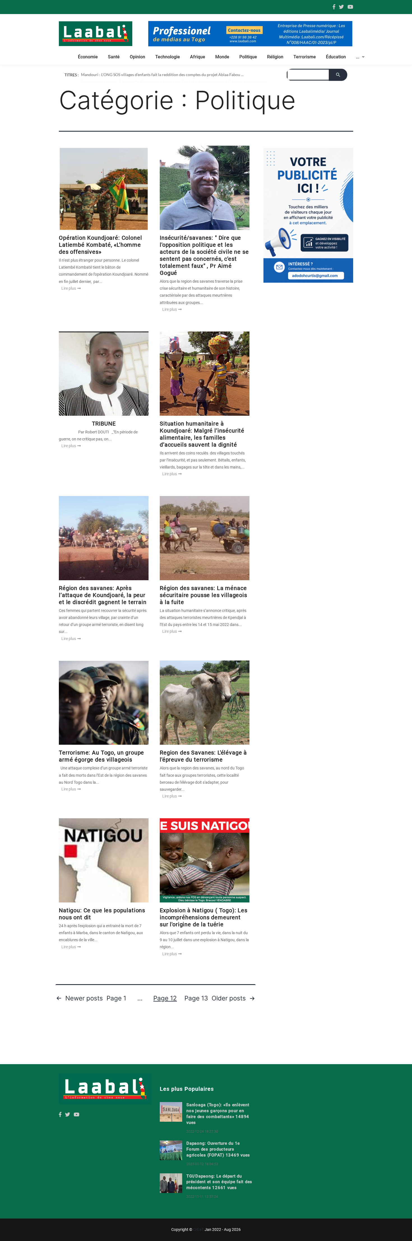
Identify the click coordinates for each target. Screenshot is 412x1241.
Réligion (275, 57)
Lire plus (69, 288)
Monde (222, 57)
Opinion (137, 57)
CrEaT (198, 1229)
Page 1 (116, 998)
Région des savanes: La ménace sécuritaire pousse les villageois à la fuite (203, 595)
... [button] (358, 57)
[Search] (338, 75)
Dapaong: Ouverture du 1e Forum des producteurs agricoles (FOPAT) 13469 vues (218, 1149)
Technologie (167, 57)
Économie (88, 57)
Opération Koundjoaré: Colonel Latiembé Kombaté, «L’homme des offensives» (100, 244)
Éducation (336, 57)
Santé (114, 57)
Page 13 (196, 998)
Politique (248, 57)
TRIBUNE (104, 423)
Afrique (197, 57)
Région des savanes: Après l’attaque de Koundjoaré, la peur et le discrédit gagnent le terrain (103, 595)
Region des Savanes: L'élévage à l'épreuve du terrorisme (203, 756)
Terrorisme (304, 57)
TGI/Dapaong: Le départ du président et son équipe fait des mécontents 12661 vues (219, 1182)
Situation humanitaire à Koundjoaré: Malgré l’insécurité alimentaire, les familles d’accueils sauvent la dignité (202, 434)
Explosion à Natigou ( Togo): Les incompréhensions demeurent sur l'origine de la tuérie (203, 917)
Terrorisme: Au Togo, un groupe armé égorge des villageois (101, 756)
